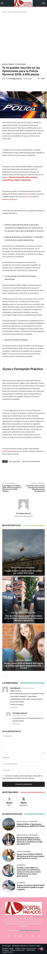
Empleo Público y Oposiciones (17, 12)
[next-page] (7, 675)
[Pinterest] (26, 936)
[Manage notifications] (41, 949)
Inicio (4, 12)
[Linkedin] (20, 936)
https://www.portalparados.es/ (23, 516)
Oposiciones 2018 (14, 461)
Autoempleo (21, 865)
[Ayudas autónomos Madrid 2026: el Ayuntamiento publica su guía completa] (8, 886)
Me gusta (9, 798)
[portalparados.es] (4, 78)
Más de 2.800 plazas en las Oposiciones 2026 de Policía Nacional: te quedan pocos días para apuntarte (23, 618)
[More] (29, 86)
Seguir (23, 798)
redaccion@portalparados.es (30, 930)
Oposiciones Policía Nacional (31, 461)
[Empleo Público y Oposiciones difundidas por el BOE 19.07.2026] (23, 552)
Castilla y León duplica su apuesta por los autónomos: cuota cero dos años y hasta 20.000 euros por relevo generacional (29, 872)
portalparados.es (15, 78)
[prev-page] (3, 675)
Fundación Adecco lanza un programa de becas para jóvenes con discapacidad (35, 488)
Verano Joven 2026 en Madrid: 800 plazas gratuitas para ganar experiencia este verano (23, 665)
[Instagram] (14, 936)
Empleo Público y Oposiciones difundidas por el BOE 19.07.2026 (23, 572)
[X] (38, 936)
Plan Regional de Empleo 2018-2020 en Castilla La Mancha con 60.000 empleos (11, 488)
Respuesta (14, 707)
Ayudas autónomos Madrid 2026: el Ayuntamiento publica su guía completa (31, 887)
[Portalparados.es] (23, 3)
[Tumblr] (32, 936)
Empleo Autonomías (23, 660)
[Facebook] (8, 936)
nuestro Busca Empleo (10, 451)
